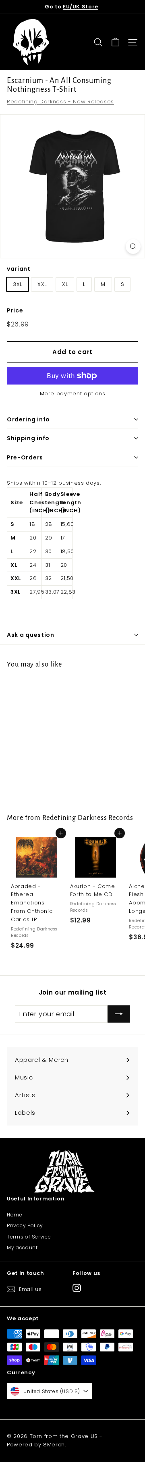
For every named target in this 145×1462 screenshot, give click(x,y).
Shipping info (28, 438)
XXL (42, 284)
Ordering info (28, 419)
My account (22, 1247)
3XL (17, 284)
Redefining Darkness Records (87, 818)
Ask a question (30, 635)
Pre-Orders (25, 457)
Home (15, 1214)
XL (65, 284)
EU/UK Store (80, 6)
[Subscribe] (119, 1014)
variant (19, 269)
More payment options (73, 393)
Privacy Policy (25, 1225)
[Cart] (115, 42)
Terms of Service (29, 1236)
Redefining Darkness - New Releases (60, 101)
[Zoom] (133, 246)
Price (15, 310)
